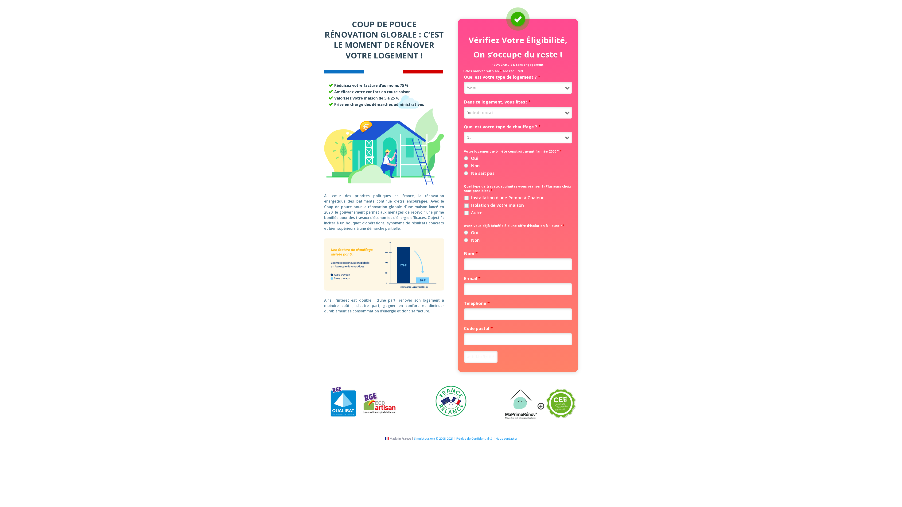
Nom (471, 253)
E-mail (472, 278)
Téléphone (477, 303)
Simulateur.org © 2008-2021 (433, 439)
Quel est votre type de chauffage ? (502, 127)
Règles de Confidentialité (474, 439)
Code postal (478, 328)
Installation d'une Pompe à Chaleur (507, 197)
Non (475, 165)
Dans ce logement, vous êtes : (497, 102)
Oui (474, 158)
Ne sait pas (482, 173)
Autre (476, 212)
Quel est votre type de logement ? (502, 77)
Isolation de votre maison (497, 205)
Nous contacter (506, 439)
